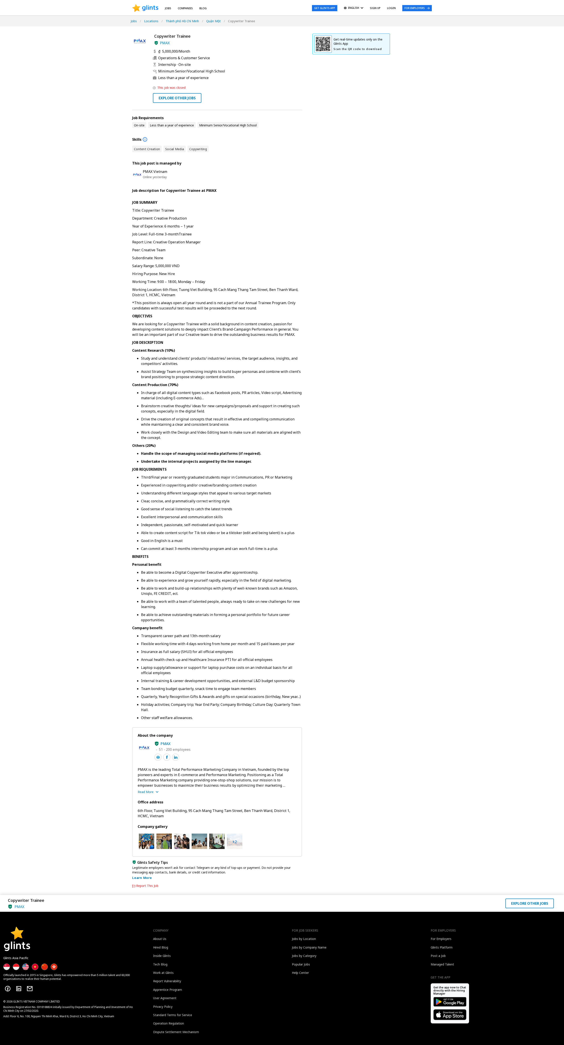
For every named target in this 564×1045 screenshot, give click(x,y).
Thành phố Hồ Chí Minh (182, 21)
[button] (156, 43)
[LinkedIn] (18, 988)
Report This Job (147, 886)
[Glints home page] (145, 8)
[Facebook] (7, 988)
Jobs (168, 8)
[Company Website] (158, 757)
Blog (203, 8)
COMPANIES (185, 8)
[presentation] (145, 8)
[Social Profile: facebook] (166, 757)
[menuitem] (353, 8)
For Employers (414, 8)
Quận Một (213, 21)
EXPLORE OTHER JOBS (177, 98)
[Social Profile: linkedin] (175, 757)
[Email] (29, 988)
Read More (146, 792)
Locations (151, 21)
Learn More (142, 878)
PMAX (165, 43)
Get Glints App (324, 8)
